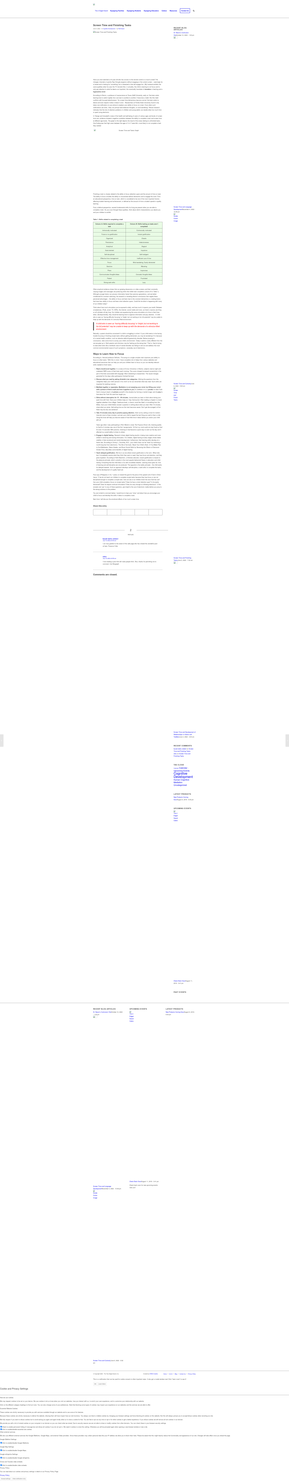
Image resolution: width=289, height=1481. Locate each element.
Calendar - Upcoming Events (182, 769)
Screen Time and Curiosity (182, 383)
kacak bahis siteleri (180, 749)
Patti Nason (121, 28)
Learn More (102, 1384)
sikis (175, 754)
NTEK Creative (154, 1374)
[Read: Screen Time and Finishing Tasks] (176, 400)
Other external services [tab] (7, 1432)
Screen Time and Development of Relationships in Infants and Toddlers (185, 734)
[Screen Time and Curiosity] (287, 740)
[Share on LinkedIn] (141, 512)
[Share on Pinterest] (128, 512)
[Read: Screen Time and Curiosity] (176, 221)
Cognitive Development (109, 28)
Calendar (176, 768)
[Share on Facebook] (100, 512)
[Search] (193, 10)
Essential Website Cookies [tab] (9, 1408)
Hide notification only (19, 1479)
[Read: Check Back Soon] (176, 820)
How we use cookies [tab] (6, 1397)
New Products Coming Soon (175, 1012)
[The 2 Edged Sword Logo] (100, 10)
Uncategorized (180, 785)
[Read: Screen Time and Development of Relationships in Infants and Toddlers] (176, 563)
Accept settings (5, 1479)
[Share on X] (114, 512)
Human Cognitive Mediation (181, 781)
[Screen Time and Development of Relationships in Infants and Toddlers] (1, 740)
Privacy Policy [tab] (4, 1468)
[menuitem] (117, 10)
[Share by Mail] (155, 512)
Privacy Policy (4, 1475)
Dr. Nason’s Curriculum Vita (102, 1012)
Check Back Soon (179, 981)
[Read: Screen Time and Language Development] (176, 38)
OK (95, 1384)
